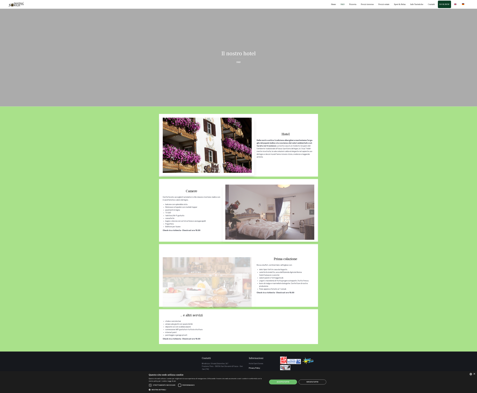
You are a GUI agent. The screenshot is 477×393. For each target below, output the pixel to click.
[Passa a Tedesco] (463, 4)
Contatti (431, 4)
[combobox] (471, 374)
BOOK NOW (444, 4)
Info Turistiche (416, 4)
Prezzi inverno (367, 4)
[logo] (178, 366)
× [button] (474, 374)
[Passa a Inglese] (456, 4)
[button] (207, 389)
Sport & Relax (400, 4)
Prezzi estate (383, 4)
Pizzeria (352, 4)
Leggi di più (172, 381)
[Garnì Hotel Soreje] (16, 4)
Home (333, 4)
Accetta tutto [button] (283, 382)
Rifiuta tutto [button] (312, 382)
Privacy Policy (254, 368)
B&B (343, 4)
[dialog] (238, 382)
